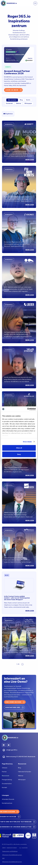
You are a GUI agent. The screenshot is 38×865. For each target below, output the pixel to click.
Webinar (20, 775)
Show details (27, 441)
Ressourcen (5, 775)
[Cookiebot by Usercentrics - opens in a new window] (27, 409)
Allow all (19, 448)
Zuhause (4, 767)
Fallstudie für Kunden (24, 771)
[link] (15, 702)
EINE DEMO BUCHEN (13, 702)
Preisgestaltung (7, 779)
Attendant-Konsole (8, 799)
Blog (19, 767)
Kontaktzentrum (7, 803)
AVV (3, 858)
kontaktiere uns (12, 707)
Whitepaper (22, 779)
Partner (4, 771)
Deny (19, 454)
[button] (35, 3)
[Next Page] (22, 664)
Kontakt (4, 787)
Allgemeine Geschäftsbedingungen (12, 855)
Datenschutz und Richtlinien (10, 851)
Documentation (7, 783)
